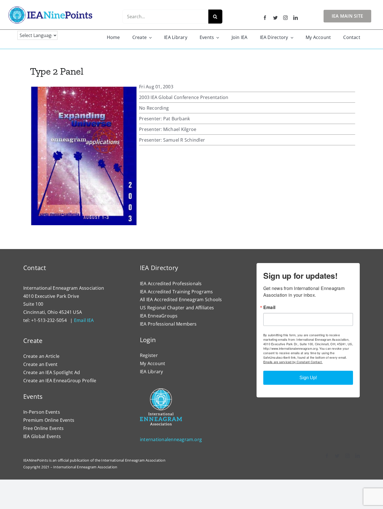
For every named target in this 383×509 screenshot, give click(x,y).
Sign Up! (308, 377)
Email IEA (84, 320)
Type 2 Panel (57, 71)
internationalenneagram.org (171, 439)
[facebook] (265, 17)
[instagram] (285, 17)
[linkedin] (295, 17)
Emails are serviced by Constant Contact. (293, 362)
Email (269, 307)
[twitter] (275, 17)
